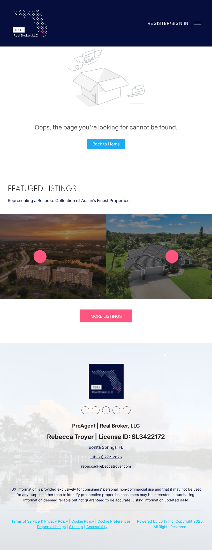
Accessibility (97, 526)
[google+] (127, 410)
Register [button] (159, 23)
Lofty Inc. (166, 521)
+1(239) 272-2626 (106, 457)
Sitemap (76, 526)
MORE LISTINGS (106, 316)
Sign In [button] (179, 23)
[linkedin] (96, 410)
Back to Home (106, 143)
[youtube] (116, 410)
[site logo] (106, 381)
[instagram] (106, 410)
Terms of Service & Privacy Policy (39, 521)
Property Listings (51, 526)
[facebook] (85, 410)
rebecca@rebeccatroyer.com (106, 466)
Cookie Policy (82, 521)
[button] (30, 23)
